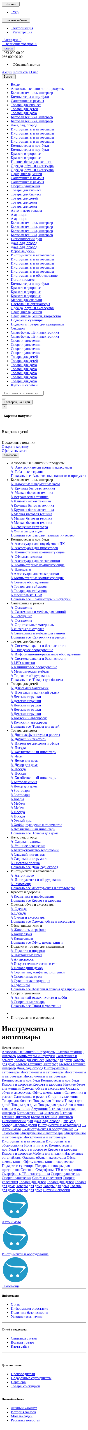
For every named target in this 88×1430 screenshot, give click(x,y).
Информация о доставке (29, 1308)
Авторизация (22, 28)
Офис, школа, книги (26, 174)
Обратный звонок (25, 64)
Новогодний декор (27, 968)
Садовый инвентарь (28, 854)
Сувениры (20, 985)
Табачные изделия (27, 472)
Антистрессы (22, 959)
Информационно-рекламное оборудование (46, 654)
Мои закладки (21, 1416)
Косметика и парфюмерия (32, 896)
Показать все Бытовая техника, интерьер (42, 535)
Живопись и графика (28, 930)
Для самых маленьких (30, 688)
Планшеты (21, 569)
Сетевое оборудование (30, 582)
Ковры (17, 799)
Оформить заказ (14, 451)
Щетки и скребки (24, 385)
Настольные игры (26, 955)
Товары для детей (24, 109)
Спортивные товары (28, 1002)
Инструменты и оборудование (34, 275)
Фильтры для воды (27, 531)
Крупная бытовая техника (33, 488)
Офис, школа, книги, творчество (36, 316)
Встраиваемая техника (30, 497)
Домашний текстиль (28, 739)
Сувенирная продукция (30, 981)
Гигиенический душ (26, 239)
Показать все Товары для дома (34, 833)
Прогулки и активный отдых (35, 692)
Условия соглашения (26, 1317)
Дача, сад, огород (24, 125)
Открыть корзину (15, 446)
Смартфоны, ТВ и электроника (35, 332)
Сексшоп (18, 328)
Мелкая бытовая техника (32, 492)
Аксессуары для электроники (35, 561)
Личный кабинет (24, 1408)
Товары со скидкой (25, 1386)
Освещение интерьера (29, 527)
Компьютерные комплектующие (38, 552)
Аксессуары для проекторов (34, 548)
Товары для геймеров (29, 586)
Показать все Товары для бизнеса (37, 680)
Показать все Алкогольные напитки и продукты (48, 476)
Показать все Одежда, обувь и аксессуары (43, 921)
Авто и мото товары (26, 210)
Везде (15, 84)
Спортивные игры (26, 976)
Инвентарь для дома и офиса (35, 743)
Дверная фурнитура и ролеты (35, 735)
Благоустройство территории (35, 850)
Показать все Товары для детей (35, 726)
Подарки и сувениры (27, 320)
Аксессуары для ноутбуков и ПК (38, 544)
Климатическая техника (31, 501)
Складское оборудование (32, 650)
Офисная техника (26, 556)
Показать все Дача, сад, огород (34, 867)
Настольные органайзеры (30, 304)
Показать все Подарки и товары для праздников (48, 989)
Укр (15, 12)
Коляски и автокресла (29, 718)
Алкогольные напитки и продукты (38, 89)
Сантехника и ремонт (27, 101)
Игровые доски (23, 251)
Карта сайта (20, 1346)
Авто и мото (22, 875)
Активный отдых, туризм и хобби (39, 997)
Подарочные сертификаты (31, 1378)
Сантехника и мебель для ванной (38, 612)
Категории (10, 455)
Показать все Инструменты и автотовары (43, 888)
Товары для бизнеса (26, 105)
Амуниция (19, 214)
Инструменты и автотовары (32, 129)
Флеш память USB (26, 595)
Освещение (21, 607)
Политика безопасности (29, 1312)
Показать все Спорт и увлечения (36, 1006)
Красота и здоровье (26, 154)
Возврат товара (22, 1342)
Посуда (18, 748)
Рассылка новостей (25, 1420)
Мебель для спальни (26, 300)
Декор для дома (24, 760)
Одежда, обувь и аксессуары (32, 166)
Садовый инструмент (29, 859)
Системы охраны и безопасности (38, 646)
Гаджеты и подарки (28, 951)
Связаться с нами (24, 1338)
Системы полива (25, 863)
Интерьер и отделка (27, 629)
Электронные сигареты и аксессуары (41, 467)
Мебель (18, 803)
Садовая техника (26, 841)
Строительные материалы (33, 625)
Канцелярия (21, 934)
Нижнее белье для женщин (31, 162)
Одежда (19, 909)
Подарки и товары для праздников (37, 324)
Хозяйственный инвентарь (33, 752)
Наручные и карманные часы (35, 484)
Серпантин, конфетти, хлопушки (38, 972)
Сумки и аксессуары (28, 917)
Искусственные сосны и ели (34, 964)
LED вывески (23, 663)
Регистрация (21, 32)
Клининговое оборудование (34, 667)
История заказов (23, 1412)
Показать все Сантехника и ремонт (38, 637)
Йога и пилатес (23, 279)
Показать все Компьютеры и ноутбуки (41, 599)
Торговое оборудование (30, 676)
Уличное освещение (28, 846)
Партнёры (18, 1382)
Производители (23, 1374)
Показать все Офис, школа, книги (37, 942)
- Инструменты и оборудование (47, 1129)
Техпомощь (21, 884)
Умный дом (21, 820)
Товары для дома (24, 113)
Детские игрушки (26, 697)
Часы (17, 756)
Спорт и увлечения (25, 186)
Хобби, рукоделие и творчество (36, 825)
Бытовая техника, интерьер (32, 93)
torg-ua (8, 48)
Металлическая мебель (30, 671)
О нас (15, 1304)
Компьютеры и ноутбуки (30, 97)
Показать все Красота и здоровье (36, 900)
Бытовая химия (24, 782)
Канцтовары (22, 938)
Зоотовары (20, 790)
